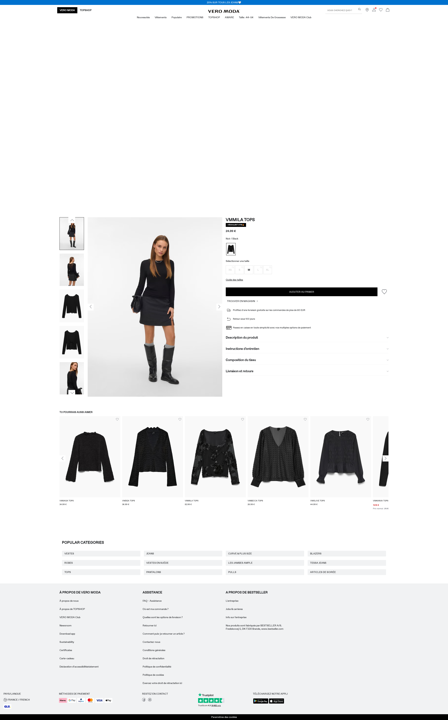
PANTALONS (153, 572)
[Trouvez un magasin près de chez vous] (367, 10)
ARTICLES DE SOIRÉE (323, 572)
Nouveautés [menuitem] (143, 17)
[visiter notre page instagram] (150, 700)
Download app (67, 633)
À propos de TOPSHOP (72, 609)
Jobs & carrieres (234, 609)
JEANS (150, 553)
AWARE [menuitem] (229, 17)
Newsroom (65, 625)
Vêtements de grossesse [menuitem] (272, 17)
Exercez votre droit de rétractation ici (162, 683)
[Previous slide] (62, 458)
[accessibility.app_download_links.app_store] (276, 703)
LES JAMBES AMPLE (240, 562)
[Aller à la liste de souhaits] (381, 10)
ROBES (68, 562)
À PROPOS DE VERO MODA (80, 592)
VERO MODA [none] (67, 10)
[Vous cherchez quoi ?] (359, 9)
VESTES (69, 553)
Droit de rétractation (153, 658)
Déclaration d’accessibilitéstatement (79, 666)
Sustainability (66, 642)
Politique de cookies (153, 674)
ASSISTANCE (152, 592)
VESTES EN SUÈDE (157, 562)
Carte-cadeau (66, 658)
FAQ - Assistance (152, 600)
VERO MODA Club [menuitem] (300, 17)
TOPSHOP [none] (86, 10)
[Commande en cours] (387, 10)
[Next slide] (385, 458)
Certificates (65, 650)
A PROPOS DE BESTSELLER (247, 592)
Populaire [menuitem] (177, 17)
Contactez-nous (151, 642)
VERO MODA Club (69, 617)
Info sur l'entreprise (236, 617)
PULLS (232, 572)
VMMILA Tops (240, 219)
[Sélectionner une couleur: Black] (231, 249)
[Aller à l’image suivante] (71, 393)
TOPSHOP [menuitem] (214, 17)
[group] (89, 465)
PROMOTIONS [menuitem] (195, 17)
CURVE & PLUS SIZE (240, 553)
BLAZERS (315, 553)
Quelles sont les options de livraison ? (163, 617)
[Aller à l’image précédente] (71, 220)
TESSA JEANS (318, 562)
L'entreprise (232, 600)
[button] (230, 269)
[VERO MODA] (224, 12)
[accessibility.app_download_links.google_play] (261, 703)
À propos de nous (69, 600)
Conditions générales (154, 650)
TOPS (67, 572)
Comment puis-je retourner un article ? (164, 633)
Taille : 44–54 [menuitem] (246, 17)
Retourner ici (149, 625)
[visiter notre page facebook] (144, 700)
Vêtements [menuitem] (161, 17)
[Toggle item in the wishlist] (384, 291)
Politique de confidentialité (157, 666)
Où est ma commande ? (156, 609)
